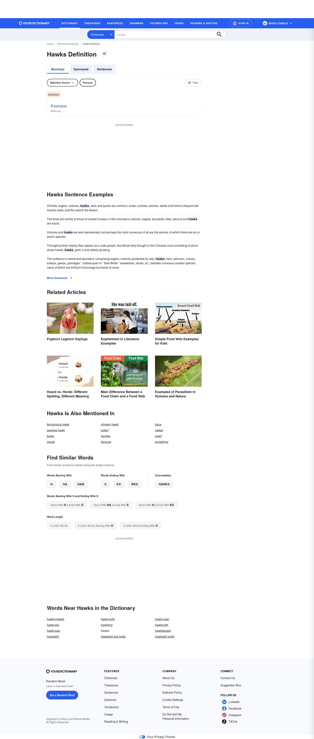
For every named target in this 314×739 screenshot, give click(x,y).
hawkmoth (161, 625)
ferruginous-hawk (58, 424)
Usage (108, 714)
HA (65, 484)
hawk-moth (108, 619)
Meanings (58, 69)
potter (105, 430)
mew (158, 436)
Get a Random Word (62, 695)
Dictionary (97, 34)
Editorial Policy (172, 692)
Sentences (104, 69)
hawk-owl (53, 625)
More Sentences (57, 278)
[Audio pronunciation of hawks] (104, 53)
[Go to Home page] (34, 23)
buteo (50, 436)
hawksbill (53, 636)
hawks (164, 484)
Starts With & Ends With (67, 505)
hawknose (53, 631)
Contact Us (228, 678)
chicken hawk (109, 424)
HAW (80, 484)
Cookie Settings (172, 700)
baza (158, 424)
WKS (134, 484)
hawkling (106, 625)
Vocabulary (111, 707)
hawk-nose (162, 619)
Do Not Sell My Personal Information (175, 716)
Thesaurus (111, 685)
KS (119, 484)
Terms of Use (170, 707)
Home (50, 43)
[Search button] (221, 35)
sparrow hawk (56, 430)
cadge (159, 430)
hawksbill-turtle (164, 636)
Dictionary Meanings (67, 43)
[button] (240, 23)
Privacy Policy (171, 685)
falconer (106, 442)
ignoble (105, 436)
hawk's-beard (55, 619)
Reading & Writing (116, 721)
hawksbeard (163, 631)
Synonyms (81, 69)
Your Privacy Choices (161, 737)
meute (51, 442)
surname (60, 105)
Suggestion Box (231, 685)
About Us (168, 678)
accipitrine (161, 442)
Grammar (110, 700)
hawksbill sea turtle (113, 636)
